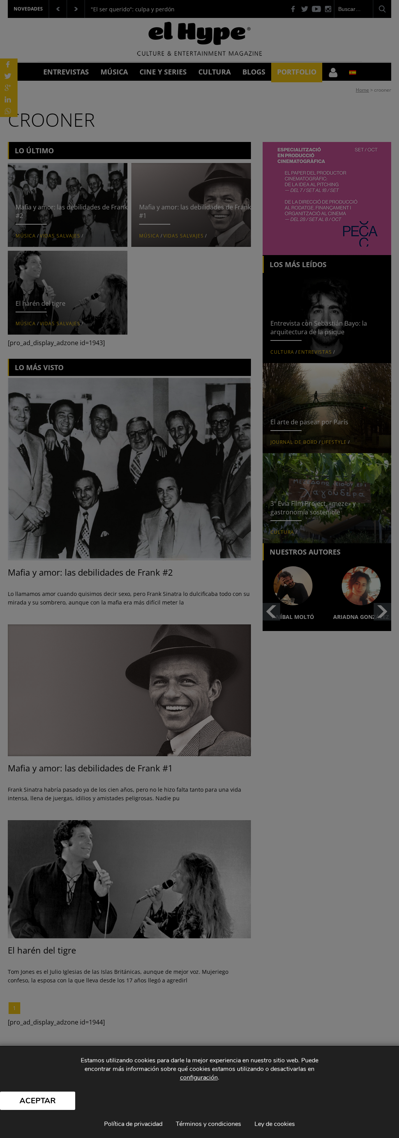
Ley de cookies (274, 1124)
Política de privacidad (133, 1124)
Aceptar (37, 1100)
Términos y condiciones (208, 1124)
